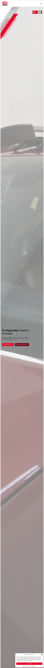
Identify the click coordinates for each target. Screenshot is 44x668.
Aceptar (29, 663)
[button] (41, 654)
